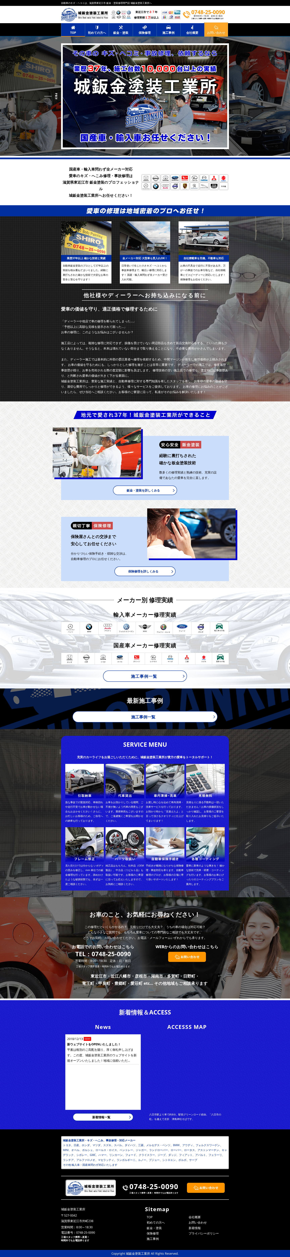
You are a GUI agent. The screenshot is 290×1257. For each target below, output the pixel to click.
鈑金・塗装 (120, 33)
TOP (73, 33)
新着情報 (195, 1228)
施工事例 (168, 33)
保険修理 (145, 33)
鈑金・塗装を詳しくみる (143, 490)
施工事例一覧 (144, 676)
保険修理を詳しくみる (143, 571)
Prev (51, 96)
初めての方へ (97, 33)
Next (239, 96)
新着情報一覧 (101, 1117)
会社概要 (192, 33)
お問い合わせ (198, 1222)
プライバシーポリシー (204, 1233)
